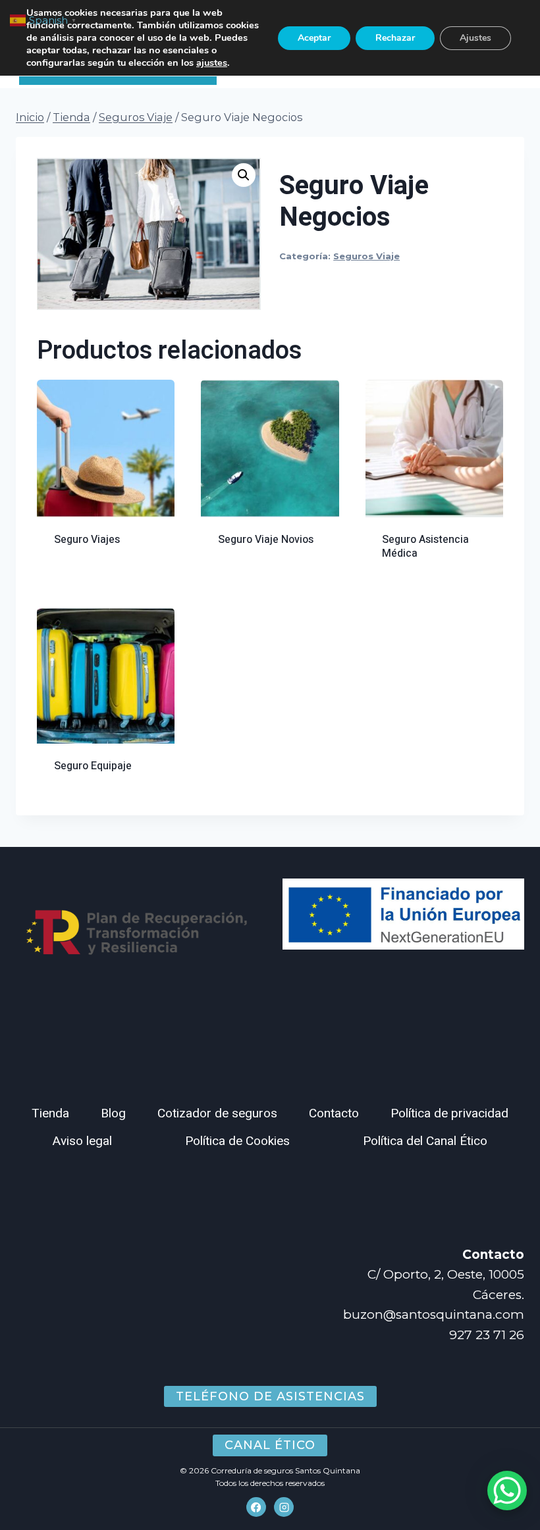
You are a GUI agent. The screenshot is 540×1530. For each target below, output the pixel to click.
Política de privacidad (449, 1113)
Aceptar (314, 38)
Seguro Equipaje (93, 766)
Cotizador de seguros (217, 1113)
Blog (113, 1113)
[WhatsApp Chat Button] (507, 1490)
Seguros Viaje (366, 256)
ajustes (211, 62)
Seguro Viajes (87, 540)
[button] (244, 175)
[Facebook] (256, 1507)
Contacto (334, 1113)
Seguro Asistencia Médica (425, 546)
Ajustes (475, 38)
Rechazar (395, 38)
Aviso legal (82, 1141)
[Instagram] (284, 1507)
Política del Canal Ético (425, 1141)
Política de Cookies (237, 1141)
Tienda (50, 1113)
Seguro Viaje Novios (265, 540)
